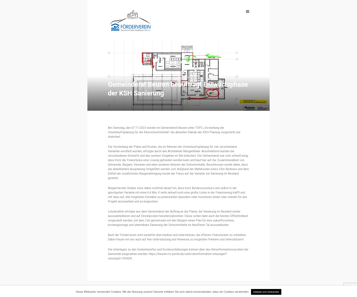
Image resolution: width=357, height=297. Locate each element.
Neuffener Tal (173, 77)
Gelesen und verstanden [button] (266, 291)
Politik (186, 77)
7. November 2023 (127, 77)
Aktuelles (145, 77)
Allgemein (158, 77)
